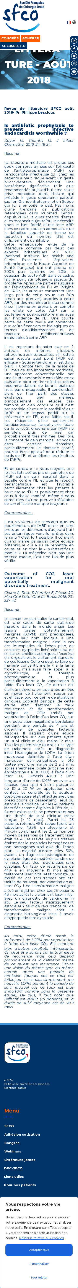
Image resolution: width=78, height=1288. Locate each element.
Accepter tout (39, 1250)
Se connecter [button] (13, 45)
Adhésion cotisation (22, 1134)
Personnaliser (39, 1263)
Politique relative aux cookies (41, 1238)
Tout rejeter (39, 1277)
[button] (71, 13)
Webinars (12, 1151)
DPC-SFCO (13, 1168)
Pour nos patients (20, 1185)
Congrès (12, 1143)
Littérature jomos (20, 1160)
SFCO (9, 1126)
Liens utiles (14, 1177)
